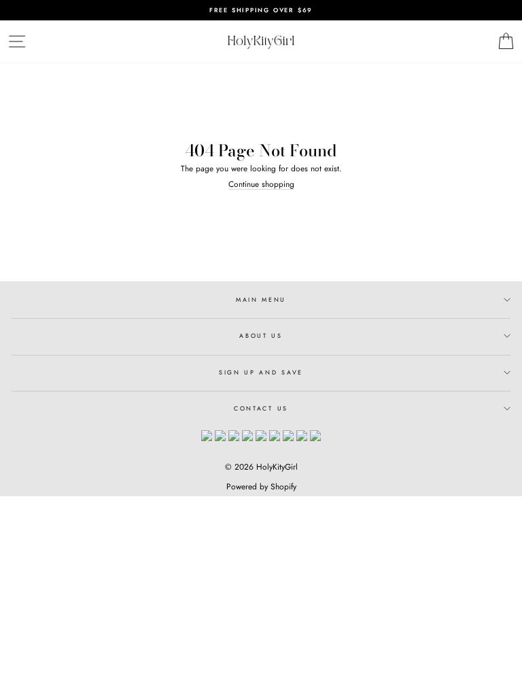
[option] (261, 10)
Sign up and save (261, 372)
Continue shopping (261, 184)
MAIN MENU (261, 299)
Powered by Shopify (261, 487)
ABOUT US (260, 335)
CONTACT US (261, 408)
